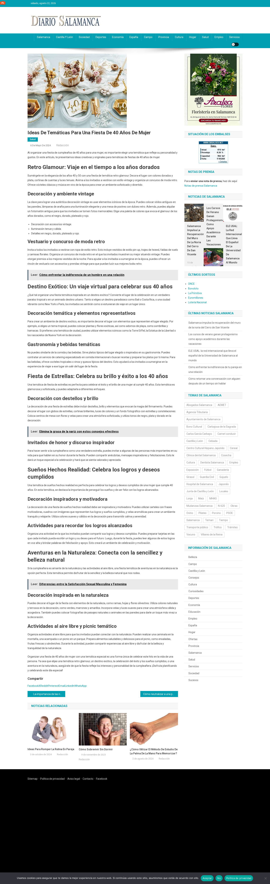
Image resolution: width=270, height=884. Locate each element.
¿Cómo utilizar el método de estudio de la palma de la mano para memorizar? (154, 751)
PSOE (229, 513)
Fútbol (207, 469)
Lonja (189, 498)
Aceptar (207, 878)
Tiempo (223, 520)
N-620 (221, 505)
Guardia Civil (207, 477)
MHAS (213, 498)
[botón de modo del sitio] (235, 44)
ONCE (191, 283)
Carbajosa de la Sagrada (222, 426)
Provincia (163, 37)
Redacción (62, 145)
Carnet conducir (226, 433)
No (219, 878)
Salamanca (43, 37)
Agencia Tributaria (197, 412)
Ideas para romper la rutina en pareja (51, 749)
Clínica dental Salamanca (201, 455)
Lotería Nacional (197, 302)
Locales (223, 491)
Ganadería (223, 469)
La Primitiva (195, 293)
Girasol (190, 477)
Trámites (232, 527)
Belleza (192, 557)
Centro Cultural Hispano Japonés (205, 448)
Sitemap (32, 778)
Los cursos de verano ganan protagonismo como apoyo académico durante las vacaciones (213, 226)
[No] (265, 878)
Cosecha (226, 455)
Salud (205, 37)
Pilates (202, 513)
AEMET (222, 405)
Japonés (224, 484)
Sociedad (84, 37)
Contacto (88, 778)
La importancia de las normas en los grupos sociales (49, 694)
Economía (118, 37)
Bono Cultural (194, 426)
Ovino (189, 513)
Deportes (101, 37)
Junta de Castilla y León (200, 491)
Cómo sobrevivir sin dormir (96, 749)
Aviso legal (73, 778)
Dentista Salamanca (212, 462)
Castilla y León (64, 37)
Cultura (179, 37)
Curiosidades (196, 591)
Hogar (192, 37)
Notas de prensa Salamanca (200, 185)
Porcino (216, 513)
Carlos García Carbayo (199, 433)
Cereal (233, 448)
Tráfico (218, 527)
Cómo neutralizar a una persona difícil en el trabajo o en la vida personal (160, 694)
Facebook (101, 778)
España (133, 37)
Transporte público (197, 527)
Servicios (234, 37)
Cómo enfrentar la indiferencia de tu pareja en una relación (215, 369)
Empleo (219, 37)
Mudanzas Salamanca (199, 505)
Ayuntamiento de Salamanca (203, 419)
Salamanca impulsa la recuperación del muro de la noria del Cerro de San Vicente (194, 240)
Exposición (192, 469)
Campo (148, 37)
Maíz (201, 498)
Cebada (212, 441)
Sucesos (193, 680)
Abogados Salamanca (199, 405)
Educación (194, 611)
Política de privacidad (52, 778)
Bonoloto (193, 288)
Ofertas (192, 639)
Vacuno (190, 534)
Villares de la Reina (211, 534)
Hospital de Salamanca (199, 484)
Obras (234, 505)
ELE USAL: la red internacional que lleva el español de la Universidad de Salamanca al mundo (233, 244)
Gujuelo (223, 477)
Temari (209, 520)
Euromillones (195, 297)
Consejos (193, 577)
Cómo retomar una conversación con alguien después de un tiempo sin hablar (214, 381)
